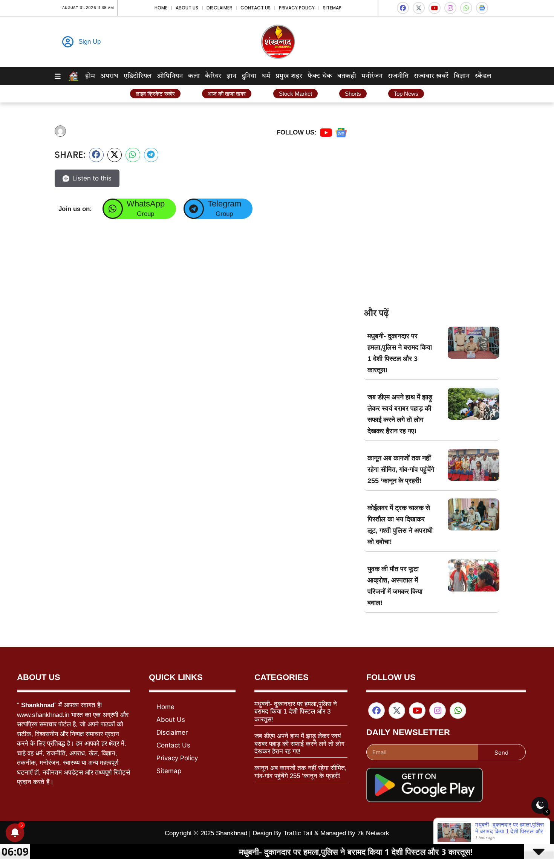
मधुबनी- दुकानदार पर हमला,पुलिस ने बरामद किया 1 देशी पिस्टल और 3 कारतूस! (295, 711)
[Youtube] (435, 8)
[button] (96, 155)
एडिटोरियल (138, 76)
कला (194, 76)
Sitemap (332, 8)
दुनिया (249, 76)
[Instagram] (450, 8)
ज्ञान (231, 76)
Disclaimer (219, 8)
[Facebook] (403, 8)
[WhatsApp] (113, 209)
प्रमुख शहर (288, 76)
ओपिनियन (170, 76)
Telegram (224, 203)
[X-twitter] (419, 8)
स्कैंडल (483, 76)
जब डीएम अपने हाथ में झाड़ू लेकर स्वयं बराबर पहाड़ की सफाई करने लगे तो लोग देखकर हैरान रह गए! (299, 743)
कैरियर (213, 76)
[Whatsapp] (466, 8)
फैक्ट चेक (320, 76)
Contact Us (255, 8)
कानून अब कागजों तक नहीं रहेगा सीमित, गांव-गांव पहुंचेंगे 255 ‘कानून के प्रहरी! (400, 469)
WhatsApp (146, 203)
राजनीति (398, 76)
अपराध (109, 76)
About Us (187, 8)
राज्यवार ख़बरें (431, 76)
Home (161, 8)
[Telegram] (194, 209)
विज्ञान (462, 76)
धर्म (266, 76)
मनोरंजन (372, 76)
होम (90, 76)
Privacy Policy (297, 8)
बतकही (346, 76)
